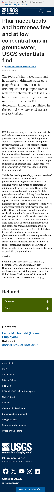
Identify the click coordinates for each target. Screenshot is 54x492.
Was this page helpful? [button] (30, 489)
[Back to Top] (44, 482)
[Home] (10, 13)
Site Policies (8, 374)
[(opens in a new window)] (5, 471)
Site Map (6, 386)
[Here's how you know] (27, 3)
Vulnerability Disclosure (13, 408)
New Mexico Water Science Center (19, 345)
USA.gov (6, 403)
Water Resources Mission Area (20, 66)
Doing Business (9, 420)
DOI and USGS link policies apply (18, 391)
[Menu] (49, 11)
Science (9, 301)
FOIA (4, 369)
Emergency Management (14, 425)
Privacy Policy (9, 380)
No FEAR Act (8, 397)
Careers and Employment (14, 414)
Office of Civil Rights (12, 431)
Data (7, 308)
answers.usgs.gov (10, 483)
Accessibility (8, 363)
